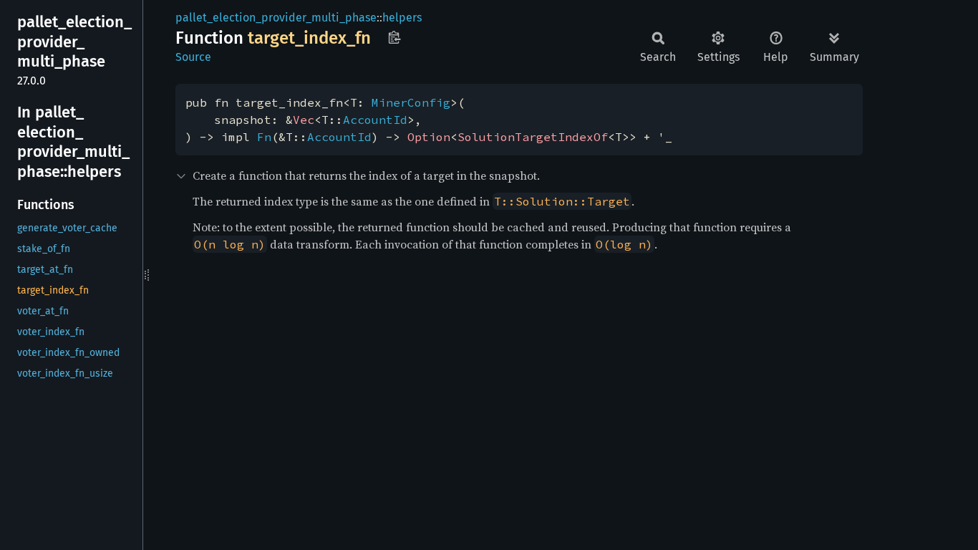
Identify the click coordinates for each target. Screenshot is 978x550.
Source (193, 57)
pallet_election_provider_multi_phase (276, 17)
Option (428, 137)
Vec (303, 119)
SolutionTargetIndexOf (532, 137)
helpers (402, 17)
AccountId (375, 119)
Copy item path (394, 37)
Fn (264, 137)
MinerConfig (411, 102)
